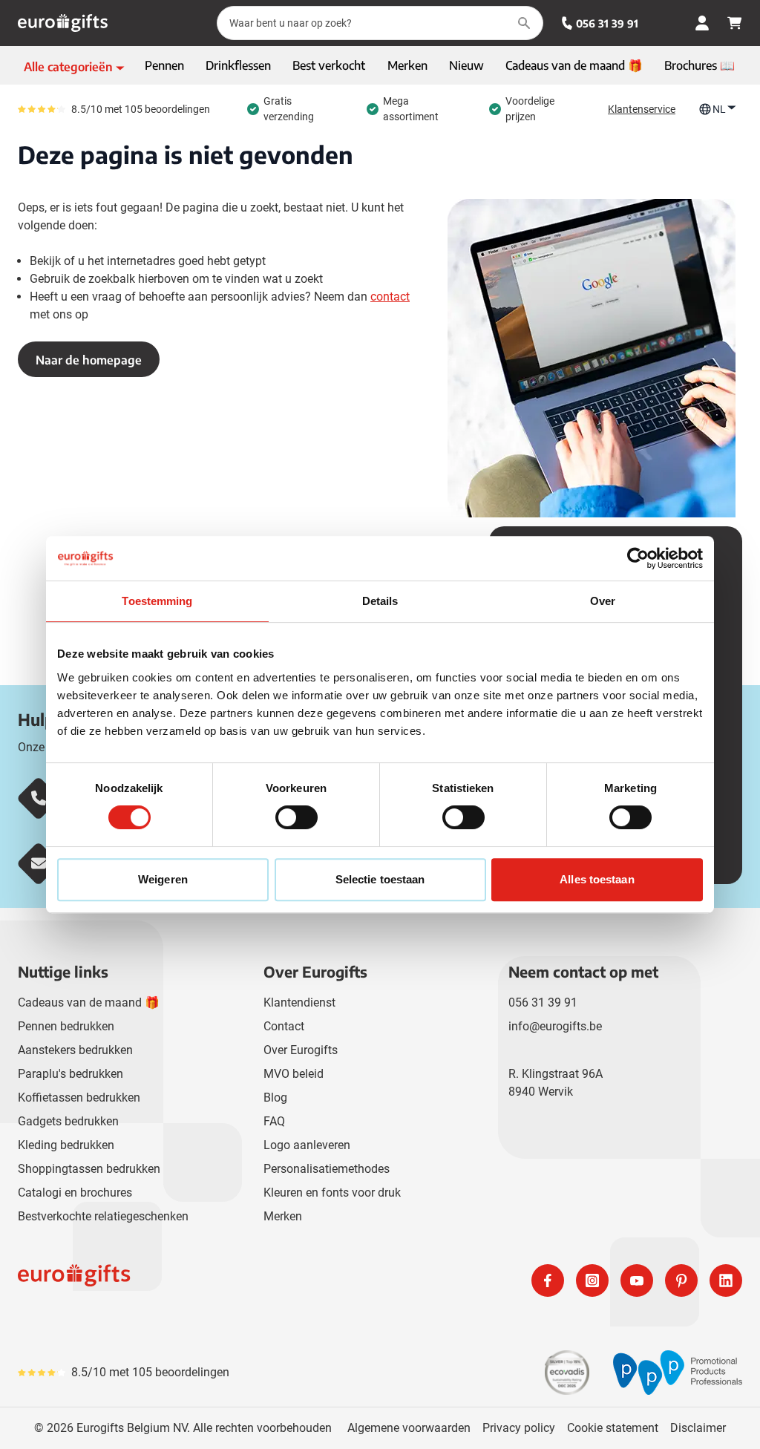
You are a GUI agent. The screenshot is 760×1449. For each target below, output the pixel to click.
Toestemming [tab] (157, 601)
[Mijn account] (702, 23)
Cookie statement (612, 1428)
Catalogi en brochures (75, 1192)
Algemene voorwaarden (409, 1428)
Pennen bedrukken (66, 1026)
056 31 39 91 (607, 23)
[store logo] (196, 1280)
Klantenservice (641, 109)
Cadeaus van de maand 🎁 (89, 1002)
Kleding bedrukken (66, 1145)
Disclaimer (698, 1428)
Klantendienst (299, 1002)
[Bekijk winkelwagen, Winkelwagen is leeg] (734, 23)
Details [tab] (380, 601)
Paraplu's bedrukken (70, 1074)
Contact (283, 1026)
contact (390, 297)
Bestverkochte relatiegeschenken (103, 1216)
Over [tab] (602, 601)
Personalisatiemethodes (326, 1169)
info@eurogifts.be (555, 1026)
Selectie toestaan (380, 879)
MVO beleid (293, 1074)
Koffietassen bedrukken (79, 1097)
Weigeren (163, 879)
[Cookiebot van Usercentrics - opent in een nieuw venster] (638, 558)
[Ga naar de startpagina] (63, 23)
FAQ (274, 1121)
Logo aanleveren (306, 1145)
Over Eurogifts (300, 1050)
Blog (275, 1097)
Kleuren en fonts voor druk (332, 1192)
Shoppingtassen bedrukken (89, 1169)
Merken (282, 1216)
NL (719, 109)
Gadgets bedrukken (68, 1121)
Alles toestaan (597, 879)
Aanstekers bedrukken (75, 1050)
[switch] (296, 817)
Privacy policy (518, 1428)
